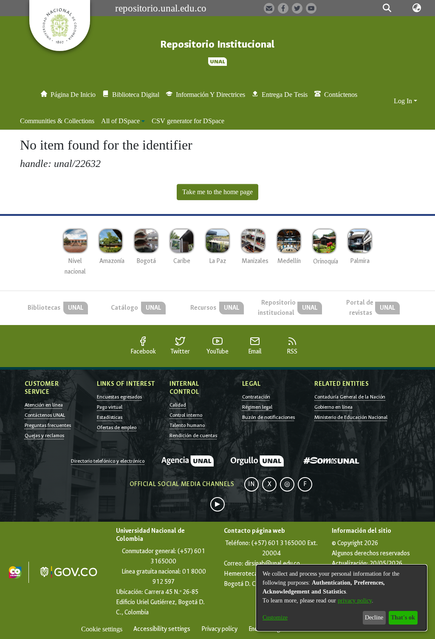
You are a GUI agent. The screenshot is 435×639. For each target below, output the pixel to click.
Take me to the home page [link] (217, 191)
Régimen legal (257, 407)
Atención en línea (44, 404)
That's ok (403, 617)
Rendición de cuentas (193, 435)
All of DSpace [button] (120, 120)
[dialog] (342, 598)
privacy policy (355, 600)
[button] (387, 8)
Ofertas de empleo (116, 427)
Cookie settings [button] (101, 629)
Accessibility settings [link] (161, 629)
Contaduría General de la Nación (349, 396)
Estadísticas (109, 417)
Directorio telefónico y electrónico (107, 461)
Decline (374, 617)
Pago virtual (109, 407)
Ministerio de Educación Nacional (350, 417)
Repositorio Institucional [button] (217, 44)
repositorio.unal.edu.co (160, 8)
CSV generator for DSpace (188, 120)
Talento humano (187, 425)
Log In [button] (404, 101)
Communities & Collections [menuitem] (57, 120)
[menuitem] (123, 121)
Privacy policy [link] (219, 629)
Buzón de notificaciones (268, 417)
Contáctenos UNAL (45, 415)
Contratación (256, 396)
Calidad (177, 404)
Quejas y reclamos (44, 435)
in (251, 484)
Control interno (185, 415)
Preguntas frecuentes (48, 425)
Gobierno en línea (333, 407)
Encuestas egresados (119, 396)
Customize (275, 617)
